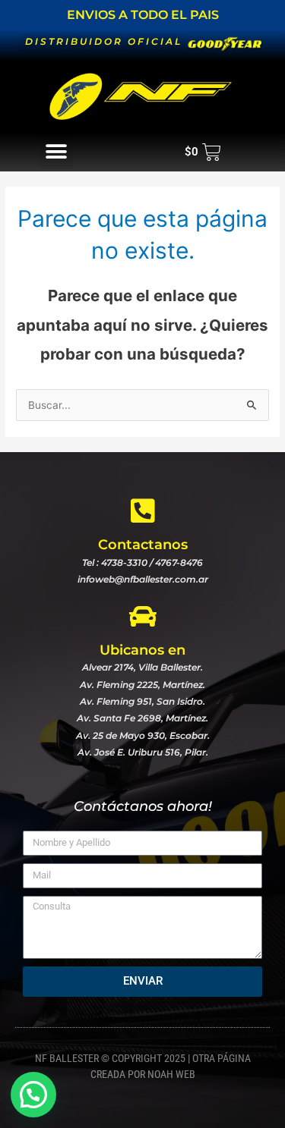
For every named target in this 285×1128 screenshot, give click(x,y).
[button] (56, 152)
